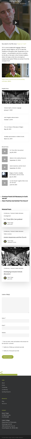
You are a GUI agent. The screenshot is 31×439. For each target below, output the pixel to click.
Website (4, 332)
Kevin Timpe (5, 1)
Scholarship (4, 387)
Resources (4, 403)
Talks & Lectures (8, 234)
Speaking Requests (6, 391)
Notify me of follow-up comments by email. (14, 347)
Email (3, 325)
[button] (29, 1)
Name (4, 318)
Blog (3, 401)
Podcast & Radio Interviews (16, 213)
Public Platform (19, 437)
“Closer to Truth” (21, 44)
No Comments (23, 3)
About (3, 383)
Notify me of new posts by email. (11, 350)
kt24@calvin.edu (6, 415)
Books (3, 385)
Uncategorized (7, 216)
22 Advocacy (7, 213)
